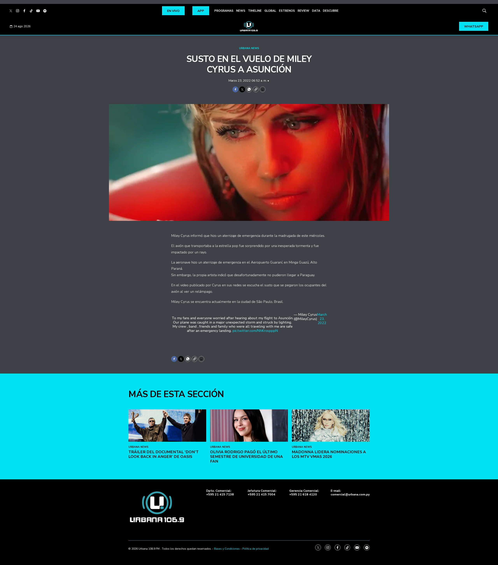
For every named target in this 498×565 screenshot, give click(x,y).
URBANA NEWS (249, 48)
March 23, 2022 (322, 319)
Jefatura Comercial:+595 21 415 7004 (262, 492)
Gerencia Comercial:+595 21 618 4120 (304, 492)
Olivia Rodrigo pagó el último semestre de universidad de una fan (246, 456)
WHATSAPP (473, 26)
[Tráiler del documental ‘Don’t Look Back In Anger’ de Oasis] (167, 425)
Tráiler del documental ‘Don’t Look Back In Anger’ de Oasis (163, 454)
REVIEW (303, 11)
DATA (316, 11)
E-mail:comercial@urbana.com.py (350, 492)
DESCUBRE (330, 11)
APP (200, 11)
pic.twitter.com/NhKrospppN (255, 330)
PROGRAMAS (223, 11)
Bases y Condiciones (227, 549)
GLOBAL (270, 11)
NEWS (240, 11)
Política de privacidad (255, 549)
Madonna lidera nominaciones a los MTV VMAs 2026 (329, 454)
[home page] (249, 26)
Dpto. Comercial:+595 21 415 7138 (220, 492)
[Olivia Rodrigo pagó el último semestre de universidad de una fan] (249, 425)
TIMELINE (255, 11)
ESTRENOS (287, 11)
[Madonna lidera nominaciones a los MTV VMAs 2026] (331, 425)
